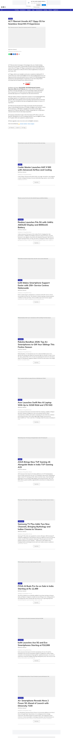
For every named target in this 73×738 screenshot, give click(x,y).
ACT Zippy (24, 127)
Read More (36, 182)
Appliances (55, 10)
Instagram (32, 123)
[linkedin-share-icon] (15, 54)
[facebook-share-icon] (13, 54)
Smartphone (22, 10)
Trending (17, 10)
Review (50, 10)
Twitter (29, 123)
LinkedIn (25, 123)
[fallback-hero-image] (36, 153)
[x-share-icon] (11, 54)
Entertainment (39, 10)
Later (38, 4)
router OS (18, 127)
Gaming (45, 10)
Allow (44, 4)
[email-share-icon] (17, 54)
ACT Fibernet (11, 127)
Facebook (21, 123)
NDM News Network (12, 49)
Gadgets (29, 10)
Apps (33, 10)
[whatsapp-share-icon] (9, 54)
